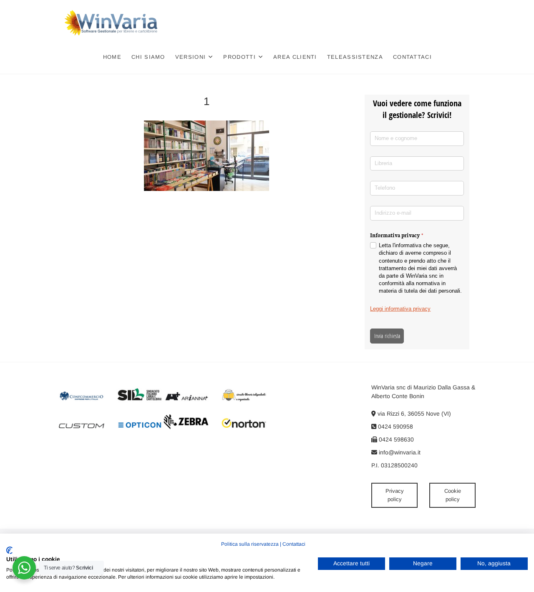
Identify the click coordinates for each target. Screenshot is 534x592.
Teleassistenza (355, 57)
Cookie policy (452, 495)
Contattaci (412, 57)
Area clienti (295, 57)
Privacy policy (394, 495)
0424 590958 (394, 426)
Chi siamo (148, 57)
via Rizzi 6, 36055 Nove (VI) (413, 413)
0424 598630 (395, 439)
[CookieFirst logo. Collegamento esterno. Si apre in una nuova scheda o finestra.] (9, 550)
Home (112, 57)
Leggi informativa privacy (400, 309)
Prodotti (239, 57)
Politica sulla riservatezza (250, 544)
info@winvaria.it (399, 452)
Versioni (190, 57)
